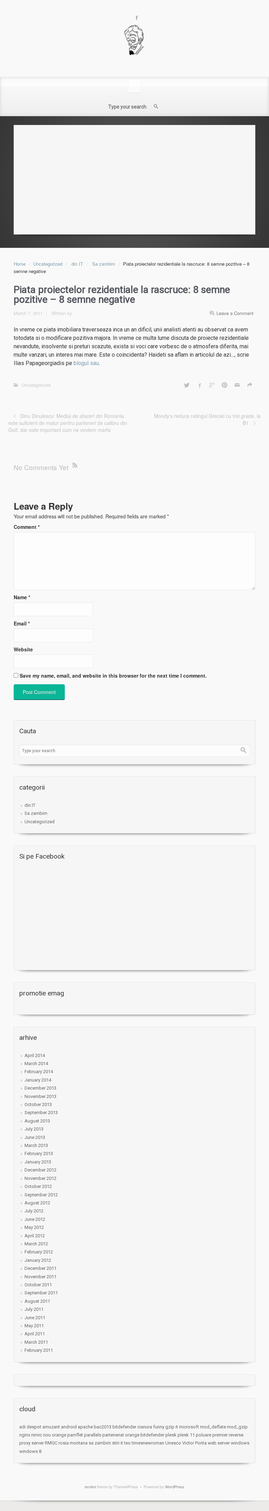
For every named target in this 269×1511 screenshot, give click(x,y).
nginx (24, 1434)
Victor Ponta (194, 1443)
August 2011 (37, 1301)
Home (20, 263)
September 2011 (41, 1292)
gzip (169, 1426)
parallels (92, 1434)
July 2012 (34, 1210)
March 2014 (36, 1063)
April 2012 (35, 1235)
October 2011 (38, 1284)
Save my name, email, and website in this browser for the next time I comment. (113, 675)
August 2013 (37, 1121)
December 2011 (40, 1268)
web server (219, 1443)
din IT (77, 263)
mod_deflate (213, 1426)
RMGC (51, 1443)
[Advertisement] (134, 178)
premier (220, 1434)
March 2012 (36, 1243)
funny (158, 1426)
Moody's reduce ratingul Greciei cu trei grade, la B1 (207, 419)
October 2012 (38, 1186)
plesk (171, 1434)
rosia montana (73, 1443)
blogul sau (86, 363)
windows (240, 1443)
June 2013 (35, 1137)
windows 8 (30, 1451)
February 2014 (39, 1071)
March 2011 (36, 1342)
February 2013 (39, 1153)
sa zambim (100, 1443)
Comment (27, 526)
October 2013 (38, 1104)
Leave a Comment (235, 313)
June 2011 (35, 1317)
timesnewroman (148, 1443)
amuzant (51, 1426)
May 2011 (34, 1325)
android (69, 1426)
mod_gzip (237, 1426)
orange (59, 1434)
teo (127, 1443)
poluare (203, 1434)
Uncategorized (47, 263)
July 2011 (34, 1309)
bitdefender (124, 1426)
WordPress (174, 1486)
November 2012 (40, 1178)
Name (22, 597)
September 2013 (41, 1112)
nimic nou (41, 1434)
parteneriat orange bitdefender (133, 1434)
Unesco (173, 1443)
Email (22, 623)
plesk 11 (186, 1434)
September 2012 (41, 1194)
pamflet (75, 1434)
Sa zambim (103, 263)
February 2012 (39, 1251)
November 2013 (40, 1096)
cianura (144, 1426)
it (176, 1426)
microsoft (189, 1426)
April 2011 (35, 1333)
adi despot (30, 1426)
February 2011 (39, 1350)
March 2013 (36, 1145)
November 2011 (40, 1276)
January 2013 (38, 1161)
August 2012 (37, 1202)
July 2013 (34, 1129)
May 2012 (34, 1227)
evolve (90, 1486)
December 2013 (40, 1088)
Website (23, 649)
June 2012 (35, 1219)
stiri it (117, 1443)
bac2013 (102, 1426)
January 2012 (38, 1260)
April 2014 (35, 1055)
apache (85, 1426)
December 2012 (40, 1170)
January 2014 (38, 1080)
